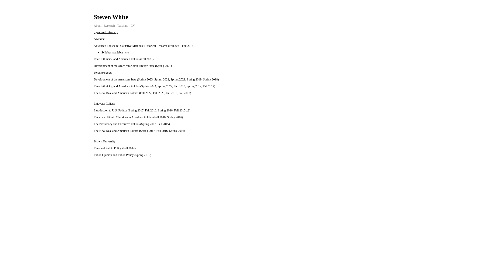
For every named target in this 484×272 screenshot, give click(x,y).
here (126, 52)
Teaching (122, 25)
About (97, 25)
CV (133, 25)
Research (109, 25)
